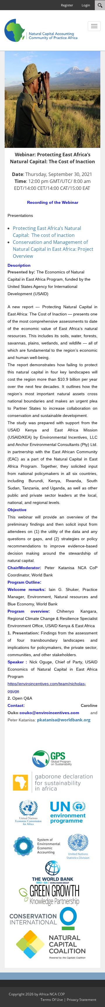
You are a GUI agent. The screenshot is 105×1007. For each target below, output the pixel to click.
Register (67, 5)
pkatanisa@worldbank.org (63, 720)
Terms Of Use (52, 999)
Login (86, 5)
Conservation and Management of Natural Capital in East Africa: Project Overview (53, 249)
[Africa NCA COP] (40, 29)
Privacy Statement (81, 999)
